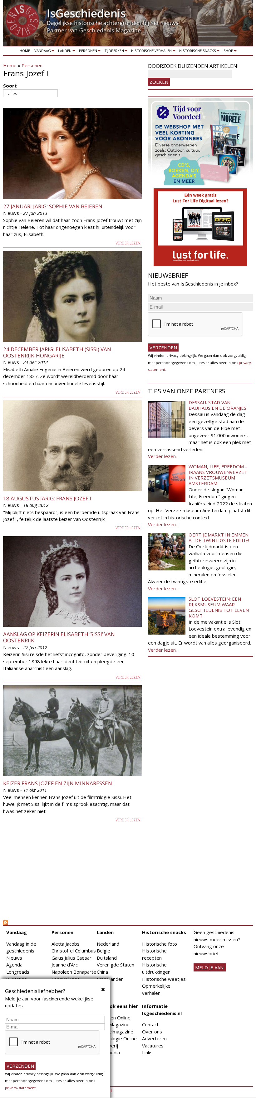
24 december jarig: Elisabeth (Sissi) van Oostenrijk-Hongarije (57, 352)
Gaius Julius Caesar (71, 958)
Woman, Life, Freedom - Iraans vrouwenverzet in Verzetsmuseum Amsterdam (218, 474)
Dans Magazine (113, 1024)
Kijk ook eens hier (117, 1006)
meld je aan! (209, 967)
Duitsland (107, 958)
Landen (64, 51)
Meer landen (110, 979)
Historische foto (159, 944)
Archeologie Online (117, 1038)
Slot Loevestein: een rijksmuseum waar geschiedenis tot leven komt (219, 607)
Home (25, 50)
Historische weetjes (164, 979)
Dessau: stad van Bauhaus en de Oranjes (217, 405)
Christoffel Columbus (74, 950)
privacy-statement (20, 1087)
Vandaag (41, 51)
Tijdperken (113, 51)
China (102, 972)
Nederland (108, 944)
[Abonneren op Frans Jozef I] (72, 922)
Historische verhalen (150, 51)
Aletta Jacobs (66, 944)
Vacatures (153, 1045)
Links (147, 1052)
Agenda (14, 965)
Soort (10, 86)
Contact (150, 1024)
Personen (87, 51)
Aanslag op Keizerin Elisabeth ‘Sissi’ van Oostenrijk (59, 637)
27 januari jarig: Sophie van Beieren (52, 206)
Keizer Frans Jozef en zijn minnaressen (57, 783)
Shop (227, 51)
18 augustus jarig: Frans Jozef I (47, 498)
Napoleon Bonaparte (74, 972)
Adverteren (154, 1038)
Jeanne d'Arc (65, 965)
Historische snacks (196, 51)
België (103, 950)
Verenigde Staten (115, 965)
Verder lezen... (163, 456)
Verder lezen (128, 243)
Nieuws (14, 958)
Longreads (17, 972)
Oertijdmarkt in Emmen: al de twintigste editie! (219, 537)
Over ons (152, 1031)
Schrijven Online (113, 1017)
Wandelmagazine (115, 1031)
